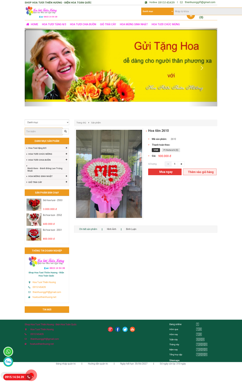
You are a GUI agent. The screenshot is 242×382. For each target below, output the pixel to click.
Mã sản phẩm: (159, 139)
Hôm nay (173, 334)
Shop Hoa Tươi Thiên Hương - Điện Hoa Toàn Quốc (46, 274)
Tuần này (173, 339)
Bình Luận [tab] (131, 229)
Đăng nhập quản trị (66, 363)
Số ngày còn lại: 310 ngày (173, 363)
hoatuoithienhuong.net (44, 297)
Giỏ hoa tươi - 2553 (52, 200)
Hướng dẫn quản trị (98, 363)
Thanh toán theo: (161, 144)
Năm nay (173, 349)
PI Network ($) (170, 150)
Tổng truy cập (175, 354)
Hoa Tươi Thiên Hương (44, 282)
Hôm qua (173, 329)
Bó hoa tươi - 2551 (52, 230)
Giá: (154, 156)
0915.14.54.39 (14, 377)
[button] (39, 67)
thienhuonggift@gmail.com (200, 2)
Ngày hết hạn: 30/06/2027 (133, 363)
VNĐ (156, 150)
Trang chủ (81, 122)
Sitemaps (174, 360)
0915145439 (166, 2)
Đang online (175, 324)
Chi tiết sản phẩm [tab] (88, 229)
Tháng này (174, 344)
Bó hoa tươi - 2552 (52, 215)
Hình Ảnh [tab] (111, 229)
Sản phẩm (96, 122)
